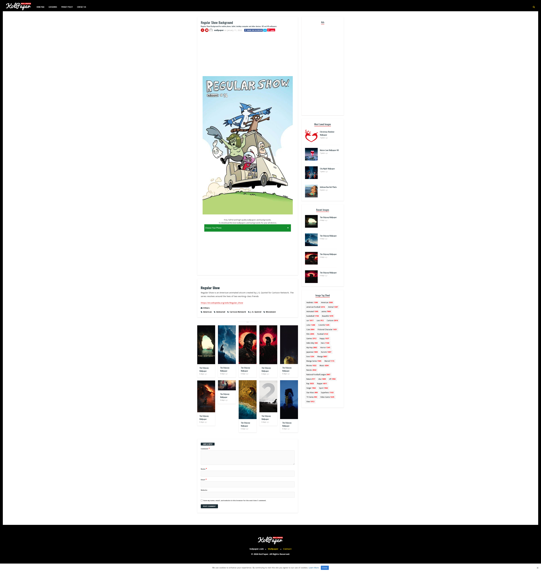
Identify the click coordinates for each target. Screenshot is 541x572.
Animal (333, 307)
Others (206, 308)
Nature (310, 379)
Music (324, 366)
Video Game (327, 397)
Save (272, 30)
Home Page (40, 6)
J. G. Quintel (255, 312)
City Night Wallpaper (327, 168)
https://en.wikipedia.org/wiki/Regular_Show (222, 303)
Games (311, 339)
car (309, 321)
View (310, 402)
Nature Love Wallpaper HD (329, 150)
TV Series (311, 397)
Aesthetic (312, 303)
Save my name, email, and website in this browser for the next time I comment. (234, 501)
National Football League (318, 375)
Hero (325, 343)
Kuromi (326, 352)
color (310, 325)
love (310, 357)
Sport (323, 388)
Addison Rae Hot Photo (328, 186)
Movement (271, 312)
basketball (312, 316)
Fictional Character (327, 330)
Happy (324, 339)
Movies (311, 366)
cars (320, 321)
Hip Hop (311, 348)
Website (204, 490)
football (322, 334)
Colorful (323, 325)
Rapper (322, 384)
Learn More (314, 568)
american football (315, 307)
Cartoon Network (238, 312)
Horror (325, 348)
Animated (220, 312)
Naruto (311, 370)
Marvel (329, 361)
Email (204, 479)
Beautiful (327, 316)
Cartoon (332, 321)
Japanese (312, 352)
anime (326, 312)
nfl (332, 379)
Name (204, 469)
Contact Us (81, 6)
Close (324, 568)
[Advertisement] (247, 55)
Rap (310, 384)
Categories (53, 6)
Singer (311, 388)
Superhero (327, 393)
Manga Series (313, 361)
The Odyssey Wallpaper (204, 369)
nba (322, 379)
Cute (310, 330)
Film (310, 334)
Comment (205, 448)
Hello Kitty (312, 343)
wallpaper (219, 30)
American (207, 312)
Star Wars (312, 393)
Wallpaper (273, 549)
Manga (322, 357)
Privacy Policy (67, 6)
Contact (287, 549)
